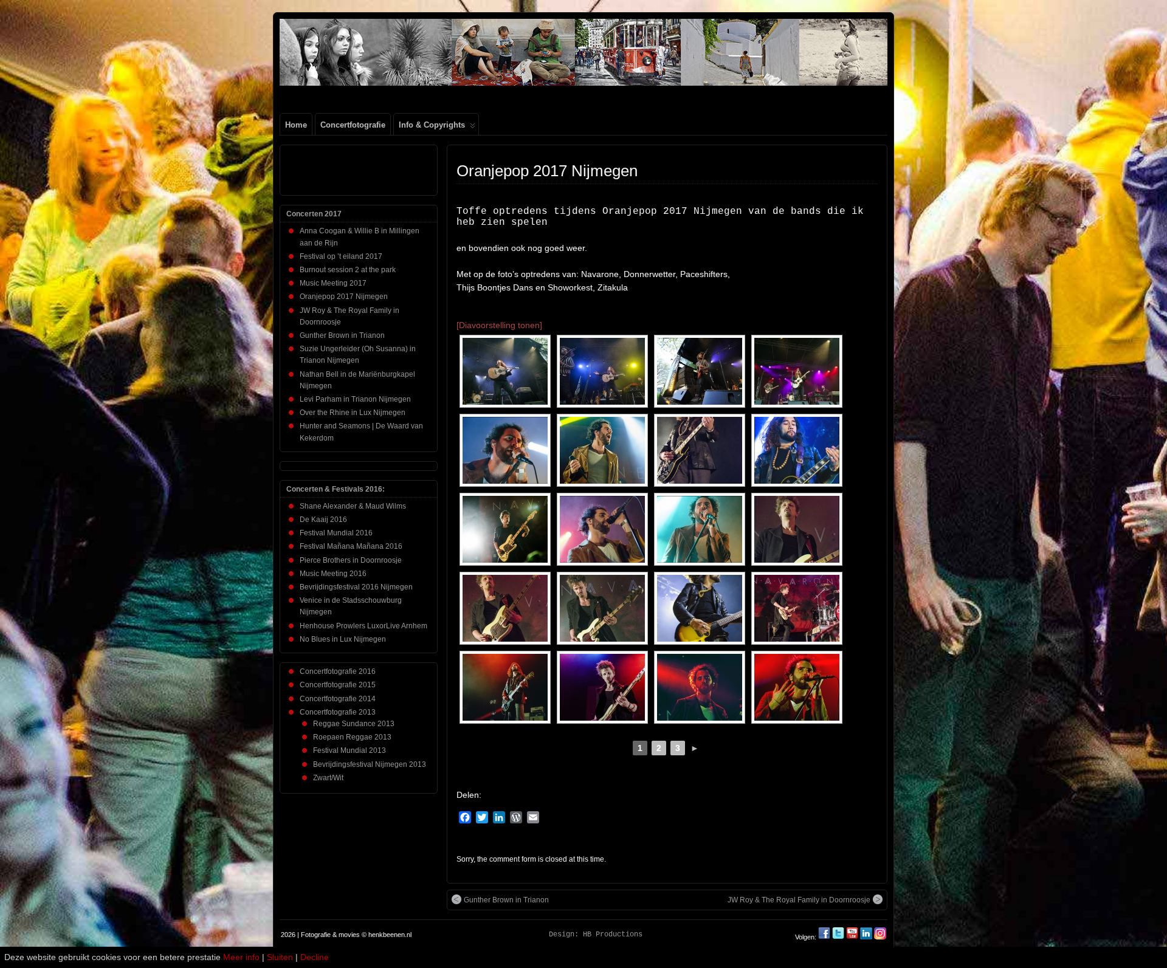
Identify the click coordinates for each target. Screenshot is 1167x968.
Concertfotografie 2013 (338, 712)
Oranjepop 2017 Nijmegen (547, 171)
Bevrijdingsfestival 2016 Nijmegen (356, 587)
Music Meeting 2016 (333, 573)
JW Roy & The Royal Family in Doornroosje (799, 900)
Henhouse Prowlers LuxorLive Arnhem (363, 626)
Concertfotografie (352, 124)
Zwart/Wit (328, 778)
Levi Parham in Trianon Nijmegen (355, 399)
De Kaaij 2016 (323, 519)
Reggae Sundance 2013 (353, 723)
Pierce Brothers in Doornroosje (351, 560)
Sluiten (280, 957)
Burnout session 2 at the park (348, 270)
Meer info (241, 957)
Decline (314, 957)
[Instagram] (880, 937)
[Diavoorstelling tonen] (499, 325)
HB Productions (612, 934)
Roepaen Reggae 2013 (352, 737)
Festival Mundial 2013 (349, 750)
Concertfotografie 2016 (338, 671)
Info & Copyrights (432, 124)
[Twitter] (839, 937)
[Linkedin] (866, 937)
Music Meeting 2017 (333, 283)
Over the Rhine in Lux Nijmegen (352, 412)
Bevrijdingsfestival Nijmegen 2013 (369, 764)
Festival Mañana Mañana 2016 (351, 546)
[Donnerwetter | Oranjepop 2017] (505, 371)
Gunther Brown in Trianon (506, 900)
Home (296, 124)
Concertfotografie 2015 (338, 685)
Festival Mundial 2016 (336, 533)
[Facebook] (825, 937)
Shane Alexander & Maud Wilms (353, 506)
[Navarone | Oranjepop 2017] (505, 450)
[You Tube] (852, 937)
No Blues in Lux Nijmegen (343, 639)
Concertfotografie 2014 (338, 699)
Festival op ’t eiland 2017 (341, 256)
